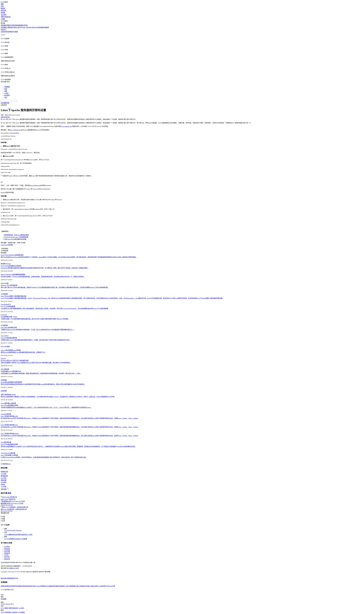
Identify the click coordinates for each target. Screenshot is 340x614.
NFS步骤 (9, 338)
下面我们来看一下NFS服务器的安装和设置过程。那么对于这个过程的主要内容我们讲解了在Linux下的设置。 (35, 319)
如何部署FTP (9, 455)
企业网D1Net (97, 586)
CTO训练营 (23, 539)
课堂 (10, 31)
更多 (9, 493)
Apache (6, 245)
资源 (5, 31)
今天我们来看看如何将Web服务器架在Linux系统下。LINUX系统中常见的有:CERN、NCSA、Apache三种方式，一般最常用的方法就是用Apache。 (46, 407)
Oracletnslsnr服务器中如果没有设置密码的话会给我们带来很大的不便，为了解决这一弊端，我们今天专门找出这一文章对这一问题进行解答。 (45, 268)
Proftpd (6, 304)
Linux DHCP (4, 335)
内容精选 (7, 87)
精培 (12, 539)
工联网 (70, 586)
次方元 (107, 586)
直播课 (20, 25)
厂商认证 (28, 27)
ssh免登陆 (11, 350)
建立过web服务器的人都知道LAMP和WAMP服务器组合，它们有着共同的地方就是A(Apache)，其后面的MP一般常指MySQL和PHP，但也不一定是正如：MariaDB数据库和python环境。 (58, 396)
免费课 (3, 12)
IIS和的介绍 (11, 371)
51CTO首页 (4, 2)
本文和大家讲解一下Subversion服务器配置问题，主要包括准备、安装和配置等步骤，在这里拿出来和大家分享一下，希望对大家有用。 (43, 276)
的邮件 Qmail (9, 425)
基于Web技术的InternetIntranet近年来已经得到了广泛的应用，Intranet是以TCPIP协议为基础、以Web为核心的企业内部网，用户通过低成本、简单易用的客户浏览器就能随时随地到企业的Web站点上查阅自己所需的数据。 (69, 257)
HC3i (15, 530)
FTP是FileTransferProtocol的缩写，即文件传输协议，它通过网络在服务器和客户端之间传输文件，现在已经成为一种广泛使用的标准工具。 (44, 457)
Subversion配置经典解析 (13, 274)
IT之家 (66, 586)
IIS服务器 (4, 380)
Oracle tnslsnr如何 (11, 266)
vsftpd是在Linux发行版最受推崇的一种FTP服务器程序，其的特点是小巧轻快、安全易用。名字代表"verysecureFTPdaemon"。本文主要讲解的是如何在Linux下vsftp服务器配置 (54, 308)
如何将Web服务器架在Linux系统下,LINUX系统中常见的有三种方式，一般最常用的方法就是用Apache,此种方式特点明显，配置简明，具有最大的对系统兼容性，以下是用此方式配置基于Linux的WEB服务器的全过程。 (68, 446)
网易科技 (15, 586)
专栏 (13, 31)
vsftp (5, 314)
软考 (12, 27)
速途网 (52, 586)
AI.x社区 (29, 534)
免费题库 (46, 27)
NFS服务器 (4, 294)
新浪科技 (3, 586)
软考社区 (3, 10)
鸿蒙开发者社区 (6, 17)
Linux (2, 245)
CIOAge (11, 530)
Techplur (19, 530)
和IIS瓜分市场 (11, 382)
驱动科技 (26, 586)
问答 (7, 31)
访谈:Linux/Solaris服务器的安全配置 (15, 239)
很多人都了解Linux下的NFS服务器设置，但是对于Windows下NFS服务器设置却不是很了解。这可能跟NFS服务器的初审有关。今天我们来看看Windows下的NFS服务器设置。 (55, 287)
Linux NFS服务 (5, 346)
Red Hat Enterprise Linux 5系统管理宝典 (16, 237)
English (6, 555)
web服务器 (12, 403)
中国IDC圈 (89, 586)
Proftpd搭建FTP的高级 (13, 296)
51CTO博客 (7, 534)
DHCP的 (9, 327)
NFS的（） (9, 316)
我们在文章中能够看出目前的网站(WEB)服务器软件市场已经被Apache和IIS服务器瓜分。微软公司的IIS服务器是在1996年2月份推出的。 (43, 384)
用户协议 (7, 557)
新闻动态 (7, 549)
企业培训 (3, 14)
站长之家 (47, 586)
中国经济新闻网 (59, 586)
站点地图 (7, 551)
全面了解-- (8, 394)
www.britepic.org (67, 126)
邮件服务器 (7, 442)
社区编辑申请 (5, 103)
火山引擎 (112, 586)
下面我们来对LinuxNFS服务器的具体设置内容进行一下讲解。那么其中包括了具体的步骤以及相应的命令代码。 (35, 340)
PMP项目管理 (39, 27)
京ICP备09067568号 (13, 568)
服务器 (10, 245)
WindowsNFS (9, 285)
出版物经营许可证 (12, 578)
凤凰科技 (20, 586)
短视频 (15, 25)
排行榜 (11, 25)
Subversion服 (4, 283)
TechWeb (37, 586)
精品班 (3, 8)
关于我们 (7, 547)
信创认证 (16, 27)
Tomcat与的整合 (12, 255)
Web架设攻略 (9, 405)
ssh (5, 358)
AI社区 (6, 93)
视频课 (3, 25)
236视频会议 (82, 586)
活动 (5, 97)
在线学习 (3, 29)
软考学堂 (25, 25)
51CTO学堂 (7, 539)
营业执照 (4, 578)
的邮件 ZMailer (10, 433)
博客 (2, 4)
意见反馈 (7, 553)
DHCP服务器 (5, 369)
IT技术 (33, 27)
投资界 (103, 586)
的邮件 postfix (9, 416)
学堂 (2, 6)
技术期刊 (7, 95)
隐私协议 (7, 559)
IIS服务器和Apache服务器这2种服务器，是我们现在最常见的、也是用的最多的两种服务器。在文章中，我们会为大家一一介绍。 (41, 373)
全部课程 (3, 27)
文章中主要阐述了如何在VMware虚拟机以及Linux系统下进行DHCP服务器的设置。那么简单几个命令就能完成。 (36, 362)
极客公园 (75, 586)
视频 (5, 89)
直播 (16, 31)
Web (6, 263)
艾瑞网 (42, 586)
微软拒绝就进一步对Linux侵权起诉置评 (16, 235)
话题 (5, 91)
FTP (9, 304)
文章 (2, 31)
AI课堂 (3, 19)
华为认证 (22, 27)
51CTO (6, 530)
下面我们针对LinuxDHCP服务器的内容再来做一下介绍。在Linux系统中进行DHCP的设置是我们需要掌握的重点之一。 (38, 329)
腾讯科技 (9, 586)
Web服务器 (7, 414)
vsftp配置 (8, 306)
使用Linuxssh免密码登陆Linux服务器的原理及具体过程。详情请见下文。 (23, 352)
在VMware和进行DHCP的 (14, 360)
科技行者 (32, 586)
